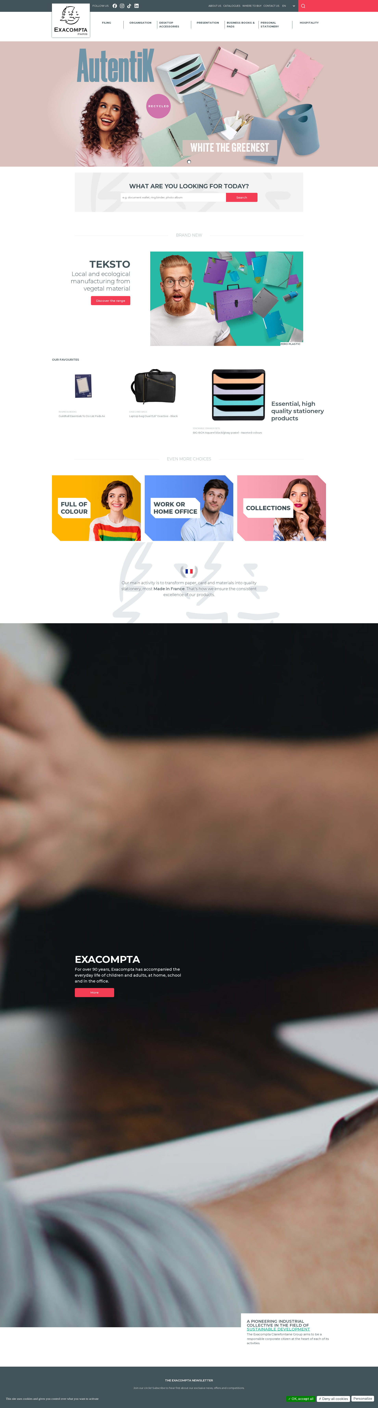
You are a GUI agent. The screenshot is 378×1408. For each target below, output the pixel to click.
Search (241, 197)
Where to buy (251, 5)
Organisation (140, 22)
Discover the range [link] (110, 301)
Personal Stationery (270, 24)
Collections (268, 508)
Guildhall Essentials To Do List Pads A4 (82, 416)
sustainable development (278, 1329)
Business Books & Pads (241, 24)
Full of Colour (74, 508)
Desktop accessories (169, 24)
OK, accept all (302, 1399)
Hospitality (309, 22)
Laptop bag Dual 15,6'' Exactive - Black (153, 416)
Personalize (362, 1399)
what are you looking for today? (189, 186)
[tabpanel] (189, 104)
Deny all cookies (334, 1399)
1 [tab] (189, 162)
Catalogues (231, 5)
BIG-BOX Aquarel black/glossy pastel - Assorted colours (227, 432)
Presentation (208, 22)
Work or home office (175, 508)
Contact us (271, 5)
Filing (106, 22)
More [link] (94, 992)
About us (214, 5)
